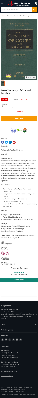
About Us (9, 387)
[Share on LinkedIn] (10, 142)
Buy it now (19, 118)
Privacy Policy (18, 387)
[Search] (34, 9)
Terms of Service (28, 387)
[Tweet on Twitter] (6, 142)
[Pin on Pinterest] (14, 142)
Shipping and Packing (7, 391)
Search (3, 387)
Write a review (19, 280)
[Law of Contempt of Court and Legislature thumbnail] (2, 83)
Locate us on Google (7, 376)
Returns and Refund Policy (18, 389)
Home (3, 16)
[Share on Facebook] (2, 142)
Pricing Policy (4, 389)
